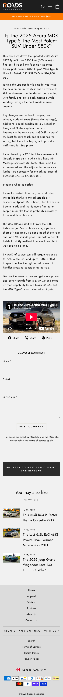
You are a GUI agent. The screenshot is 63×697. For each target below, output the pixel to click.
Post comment (31, 426)
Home (31, 590)
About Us (31, 614)
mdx (24, 28)
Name (7, 361)
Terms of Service (37, 440)
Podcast (31, 608)
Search (31, 640)
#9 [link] (28, 202)
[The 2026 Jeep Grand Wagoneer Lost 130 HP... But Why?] (11, 558)
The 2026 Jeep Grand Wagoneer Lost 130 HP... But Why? (39, 564)
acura (17, 28)
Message (10, 397)
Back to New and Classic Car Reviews (34, 469)
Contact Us (32, 620)
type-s (30, 28)
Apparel (31, 596)
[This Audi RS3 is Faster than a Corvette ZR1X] (11, 513)
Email (7, 379)
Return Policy (31, 653)
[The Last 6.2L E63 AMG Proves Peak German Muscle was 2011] (11, 533)
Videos (31, 602)
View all (31, 500)
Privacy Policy (17, 440)
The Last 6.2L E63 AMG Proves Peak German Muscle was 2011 (40, 539)
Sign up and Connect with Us (30, 630)
